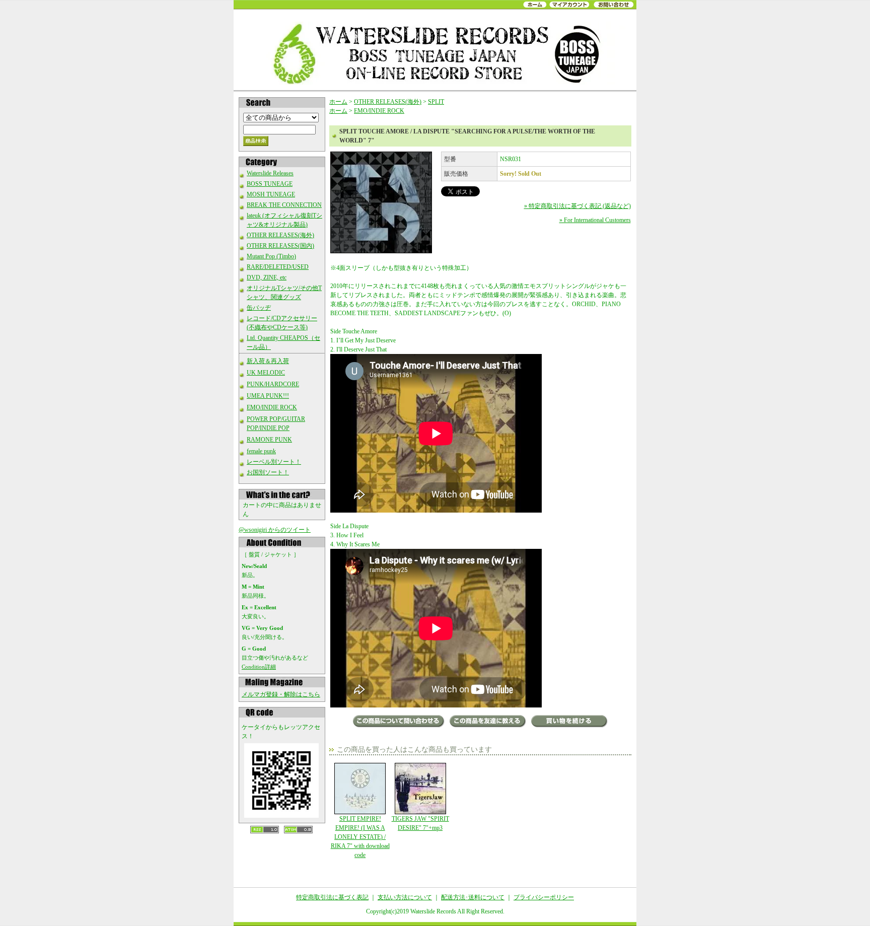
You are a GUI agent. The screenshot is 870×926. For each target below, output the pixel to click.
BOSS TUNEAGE (270, 183)
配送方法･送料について (472, 897)
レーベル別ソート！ (274, 461)
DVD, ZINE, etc (266, 277)
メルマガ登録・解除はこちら (281, 694)
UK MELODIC (266, 372)
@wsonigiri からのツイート (275, 529)
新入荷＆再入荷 (268, 361)
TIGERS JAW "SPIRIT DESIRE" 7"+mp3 (420, 823)
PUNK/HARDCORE (273, 384)
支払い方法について (405, 897)
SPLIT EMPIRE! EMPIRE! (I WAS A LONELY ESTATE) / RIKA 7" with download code (360, 837)
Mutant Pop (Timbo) (271, 256)
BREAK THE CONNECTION (284, 204)
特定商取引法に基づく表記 (332, 897)
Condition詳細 (259, 667)
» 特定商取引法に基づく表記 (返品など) (577, 205)
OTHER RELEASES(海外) (280, 235)
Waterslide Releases (270, 173)
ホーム (338, 101)
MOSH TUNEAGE (271, 194)
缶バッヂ (259, 307)
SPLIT (436, 101)
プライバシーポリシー (544, 897)
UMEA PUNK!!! (268, 395)
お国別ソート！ (268, 472)
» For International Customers (595, 220)
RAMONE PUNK (269, 439)
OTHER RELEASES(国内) (280, 245)
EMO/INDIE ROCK (272, 407)
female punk (261, 451)
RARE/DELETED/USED (278, 266)
